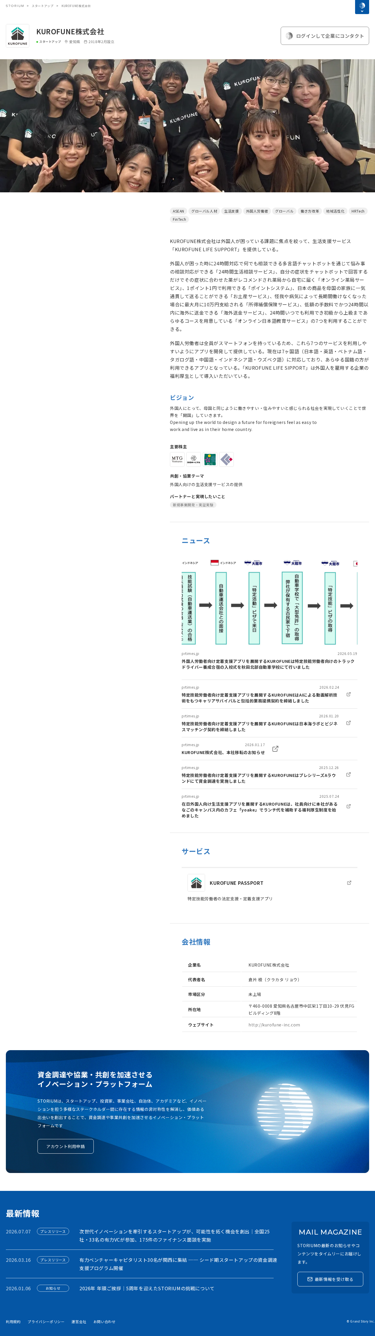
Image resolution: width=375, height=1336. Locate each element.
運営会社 (78, 1321)
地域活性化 (335, 210)
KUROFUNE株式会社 (70, 31)
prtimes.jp (191, 653)
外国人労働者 (257, 210)
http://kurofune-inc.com (274, 1025)
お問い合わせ (104, 1321)
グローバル (284, 210)
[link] (269, 613)
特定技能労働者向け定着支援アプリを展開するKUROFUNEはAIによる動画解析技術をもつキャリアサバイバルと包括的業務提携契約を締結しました (260, 698)
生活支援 (231, 210)
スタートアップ (42, 6)
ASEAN (178, 210)
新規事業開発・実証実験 (193, 504)
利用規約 (13, 1321)
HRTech (358, 210)
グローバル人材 (204, 210)
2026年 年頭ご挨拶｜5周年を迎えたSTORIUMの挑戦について (147, 1288)
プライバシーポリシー (46, 1321)
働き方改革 (310, 210)
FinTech (179, 219)
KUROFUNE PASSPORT (236, 882)
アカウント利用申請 (65, 1146)
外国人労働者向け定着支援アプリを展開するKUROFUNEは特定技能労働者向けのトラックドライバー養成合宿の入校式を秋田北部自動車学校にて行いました (268, 664)
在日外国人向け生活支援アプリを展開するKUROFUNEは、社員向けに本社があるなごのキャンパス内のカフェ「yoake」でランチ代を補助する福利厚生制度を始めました (260, 810)
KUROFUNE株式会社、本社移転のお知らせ (223, 752)
